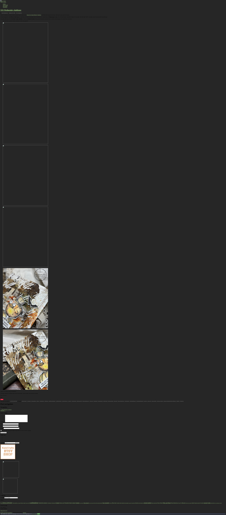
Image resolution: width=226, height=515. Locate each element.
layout (136, 503)
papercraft (149, 401)
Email (1, 426)
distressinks (74, 401)
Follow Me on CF (3, 510)
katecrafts (115, 401)
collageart (46, 401)
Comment (2, 421)
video (209, 503)
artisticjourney (24, 401)
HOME (4, 4)
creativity (69, 401)
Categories (2, 497)
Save (2, 399)
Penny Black (160, 503)
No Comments (19, 12)
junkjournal (105, 401)
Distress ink (61, 503)
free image (86, 503)
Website (1, 428)
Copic (57, 503)
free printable (106, 503)
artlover (37, 401)
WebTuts (24, 512)
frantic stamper (72, 503)
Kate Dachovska (5, 12)
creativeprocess (65, 401)
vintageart (182, 401)
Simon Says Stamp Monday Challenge (34, 14)
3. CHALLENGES (13, 401)
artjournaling (33, 401)
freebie (77, 503)
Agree (39, 513)
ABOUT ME (5, 5)
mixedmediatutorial (139, 401)
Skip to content (3, 2)
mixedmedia (127, 401)
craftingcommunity (52, 401)
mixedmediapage (133, 401)
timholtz (177, 401)
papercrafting (154, 401)
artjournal (29, 401)
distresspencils (79, 401)
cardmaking (42, 401)
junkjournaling (110, 401)
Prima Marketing (174, 503)
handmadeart (100, 401)
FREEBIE (3, 410)
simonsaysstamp (160, 401)
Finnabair (67, 503)
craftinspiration (59, 401)
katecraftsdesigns (121, 401)
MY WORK (5, 6)
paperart (145, 401)
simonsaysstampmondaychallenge (169, 401)
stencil (193, 503)
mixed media (147, 503)
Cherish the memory (43, 503)
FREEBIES (5, 7)
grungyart (91, 401)
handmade (96, 401)
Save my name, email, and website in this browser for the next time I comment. (16, 430)
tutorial (206, 503)
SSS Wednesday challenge (10, 10)
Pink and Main (167, 503)
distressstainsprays (85, 401)
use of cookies (34, 513)
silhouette (184, 503)
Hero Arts (114, 503)
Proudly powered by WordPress (6, 512)
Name (1, 423)
